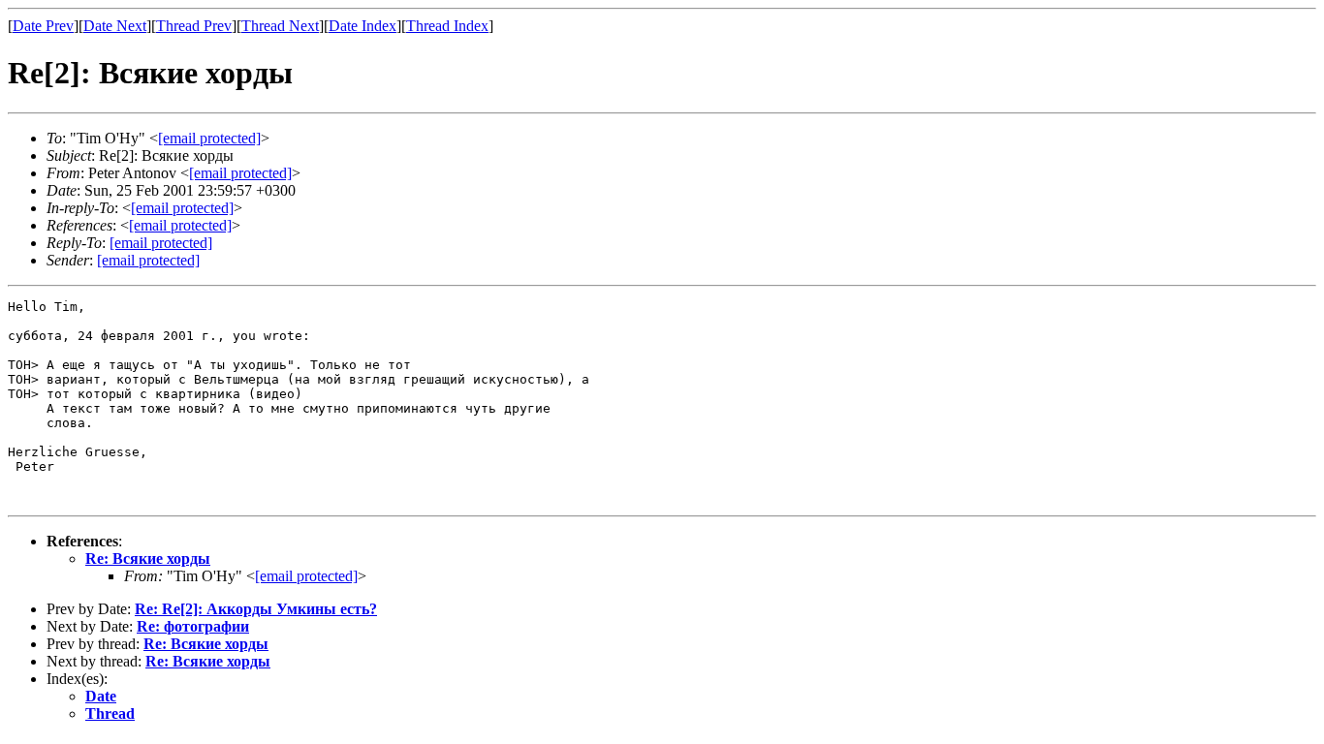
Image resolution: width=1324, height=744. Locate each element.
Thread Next (280, 25)
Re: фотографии (193, 626)
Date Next (114, 25)
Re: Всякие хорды (147, 558)
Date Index (362, 25)
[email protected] (306, 576)
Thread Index (447, 25)
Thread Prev (194, 25)
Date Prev (43, 25)
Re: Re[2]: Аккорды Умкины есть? (256, 609)
